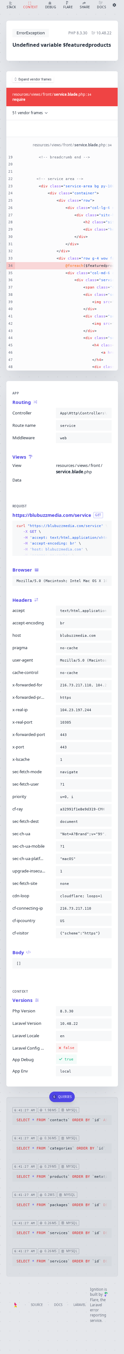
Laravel (79, 1305)
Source (37, 1305)
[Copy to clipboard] (105, 413)
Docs (58, 1305)
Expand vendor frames (35, 79)
